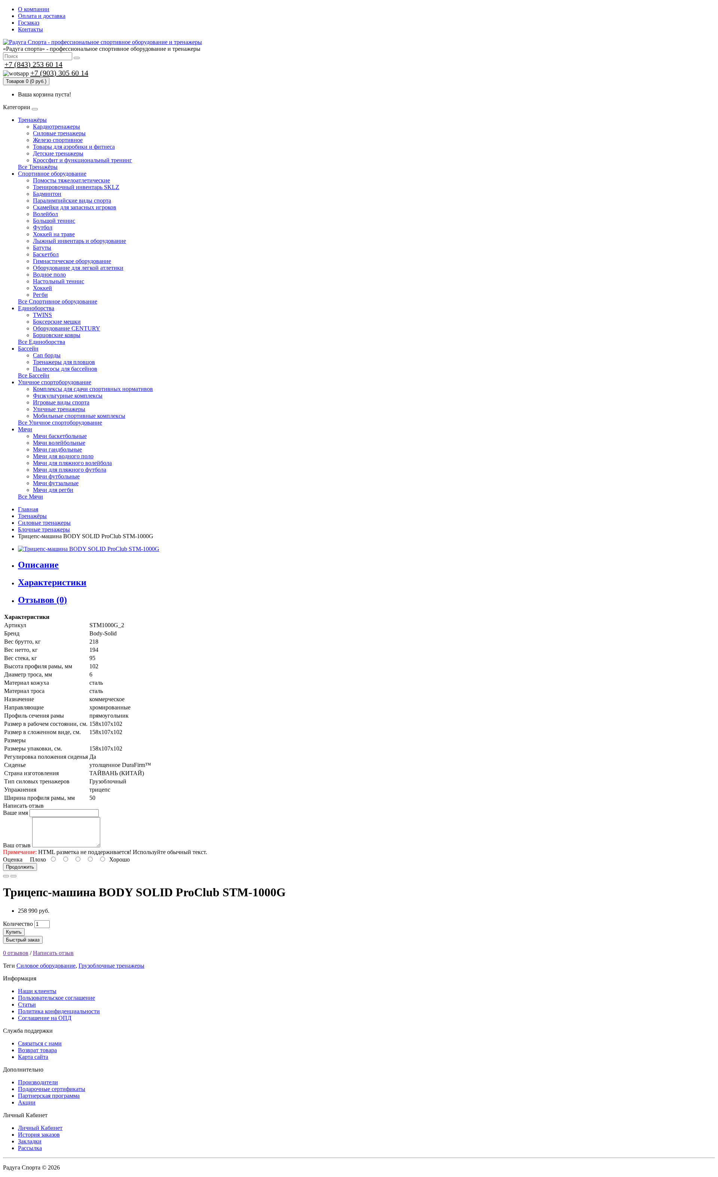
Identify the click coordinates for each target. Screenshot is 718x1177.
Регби (40, 295)
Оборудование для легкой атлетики (78, 268)
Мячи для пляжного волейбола (72, 463)
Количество (18, 924)
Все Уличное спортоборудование (60, 422)
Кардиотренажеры (56, 126)
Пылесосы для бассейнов (65, 369)
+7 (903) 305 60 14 (59, 73)
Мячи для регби (53, 490)
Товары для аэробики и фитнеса (74, 147)
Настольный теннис (58, 281)
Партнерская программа (49, 1096)
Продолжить (20, 867)
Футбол (42, 227)
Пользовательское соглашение (56, 998)
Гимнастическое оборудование (72, 261)
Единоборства (36, 308)
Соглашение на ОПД (44, 1018)
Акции (27, 1102)
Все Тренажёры (38, 167)
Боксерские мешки (57, 321)
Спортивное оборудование (52, 173)
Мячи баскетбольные (60, 436)
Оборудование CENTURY (66, 328)
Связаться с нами (40, 1043)
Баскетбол (46, 254)
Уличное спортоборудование (54, 382)
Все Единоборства (41, 342)
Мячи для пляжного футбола (69, 469)
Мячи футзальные (56, 483)
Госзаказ (28, 22)
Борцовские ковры (56, 335)
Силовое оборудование (46, 965)
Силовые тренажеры (59, 133)
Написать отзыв (53, 953)
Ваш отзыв (17, 845)
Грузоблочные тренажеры (111, 965)
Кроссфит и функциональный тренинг (82, 160)
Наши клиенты (37, 991)
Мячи (25, 429)
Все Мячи (30, 496)
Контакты (30, 29)
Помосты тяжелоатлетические (71, 180)
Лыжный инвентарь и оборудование (79, 241)
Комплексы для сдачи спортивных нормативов (93, 389)
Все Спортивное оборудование (57, 301)
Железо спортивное (58, 140)
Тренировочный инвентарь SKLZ (76, 187)
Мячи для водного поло (63, 456)
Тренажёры (32, 120)
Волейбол (45, 214)
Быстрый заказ (23, 940)
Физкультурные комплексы (67, 395)
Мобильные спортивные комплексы (79, 416)
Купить (14, 932)
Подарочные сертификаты (51, 1089)
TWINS (42, 315)
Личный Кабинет (40, 1128)
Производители (38, 1082)
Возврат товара (37, 1050)
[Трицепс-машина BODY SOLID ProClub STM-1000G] (88, 549)
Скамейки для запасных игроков (74, 207)
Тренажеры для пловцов (64, 362)
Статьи (27, 1004)
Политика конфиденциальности (59, 1011)
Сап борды (47, 355)
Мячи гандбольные (57, 449)
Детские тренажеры (58, 153)
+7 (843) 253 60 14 (33, 64)
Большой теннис (54, 221)
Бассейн (28, 348)
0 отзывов (15, 953)
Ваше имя (15, 813)
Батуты (42, 247)
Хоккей (42, 288)
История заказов (39, 1134)
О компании (33, 9)
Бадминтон (47, 194)
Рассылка (30, 1148)
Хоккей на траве (54, 234)
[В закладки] (6, 876)
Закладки (30, 1141)
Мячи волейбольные (59, 443)
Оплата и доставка (41, 16)
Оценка (12, 859)
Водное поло (49, 274)
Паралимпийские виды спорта (72, 200)
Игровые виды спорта (61, 402)
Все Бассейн (33, 375)
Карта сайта (33, 1057)
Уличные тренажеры (59, 409)
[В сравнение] (13, 876)
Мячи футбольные (56, 476)
